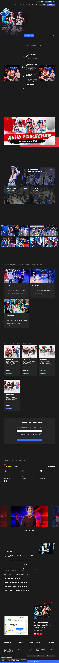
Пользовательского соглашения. (35, 434)
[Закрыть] (57, 661)
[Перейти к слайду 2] (26, 530)
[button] (48, 2)
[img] (54, 2)
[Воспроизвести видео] (29, 516)
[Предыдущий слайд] (2, 516)
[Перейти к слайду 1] (25, 530)
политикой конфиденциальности (14, 660)
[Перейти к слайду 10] (32, 530)
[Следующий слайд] (57, 516)
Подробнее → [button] (9, 325)
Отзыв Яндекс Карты (7, 478)
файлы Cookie (10, 658)
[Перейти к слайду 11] (33, 530)
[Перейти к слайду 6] (29, 530)
